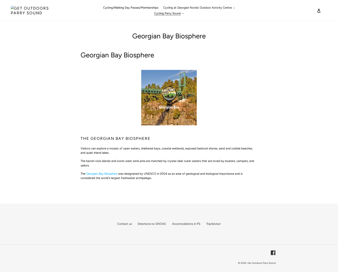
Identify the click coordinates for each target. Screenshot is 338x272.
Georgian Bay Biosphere (101, 173)
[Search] (313, 10)
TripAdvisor (213, 224)
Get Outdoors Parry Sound (261, 263)
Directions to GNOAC (152, 224)
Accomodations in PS (186, 224)
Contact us (124, 224)
